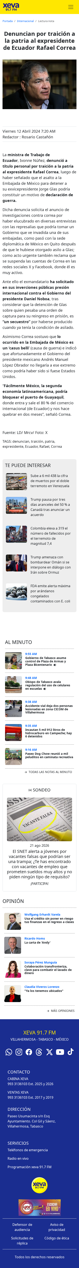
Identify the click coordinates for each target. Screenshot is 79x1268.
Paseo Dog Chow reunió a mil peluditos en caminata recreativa (49, 755)
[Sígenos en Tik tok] (71, 1051)
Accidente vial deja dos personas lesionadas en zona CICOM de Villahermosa (49, 709)
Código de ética (56, 1238)
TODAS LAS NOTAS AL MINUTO (50, 772)
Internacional (25, 21)
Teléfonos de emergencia (28, 1150)
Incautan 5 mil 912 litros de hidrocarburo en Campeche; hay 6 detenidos (48, 733)
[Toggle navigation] (70, 7)
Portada (8, 21)
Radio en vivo (18, 1158)
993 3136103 (17, 1084)
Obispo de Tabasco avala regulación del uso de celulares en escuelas (47, 685)
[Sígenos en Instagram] (19, 1051)
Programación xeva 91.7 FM (30, 1167)
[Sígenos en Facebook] (28, 1051)
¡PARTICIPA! (39, 883)
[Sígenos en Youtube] (60, 1051)
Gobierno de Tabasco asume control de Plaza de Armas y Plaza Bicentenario (45, 661)
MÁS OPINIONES (62, 1011)
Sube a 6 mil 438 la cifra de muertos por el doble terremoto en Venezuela (50, 480)
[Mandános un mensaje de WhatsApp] (8, 1051)
